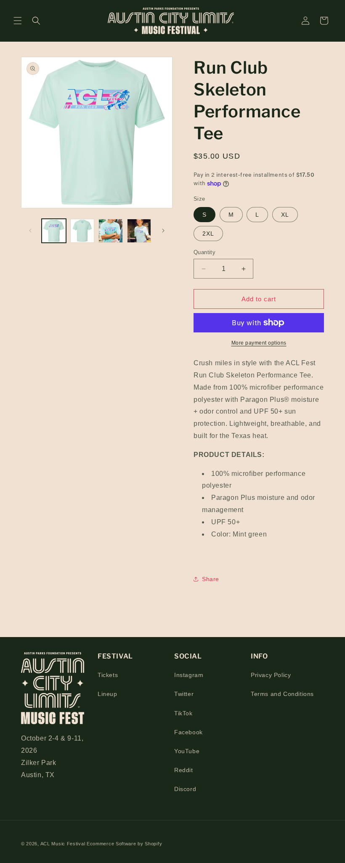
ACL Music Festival (63, 843)
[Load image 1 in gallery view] (54, 231)
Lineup (107, 693)
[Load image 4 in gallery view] (139, 231)
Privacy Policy (271, 675)
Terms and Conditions (282, 693)
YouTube (186, 751)
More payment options (259, 343)
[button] (17, 20)
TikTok (183, 713)
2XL (208, 233)
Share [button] (210, 579)
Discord (185, 789)
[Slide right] (163, 230)
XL (285, 214)
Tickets (108, 675)
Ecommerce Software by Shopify (124, 843)
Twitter (184, 693)
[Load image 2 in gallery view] (82, 231)
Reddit (183, 770)
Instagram (188, 675)
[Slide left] (30, 230)
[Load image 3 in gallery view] (110, 231)
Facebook (188, 732)
